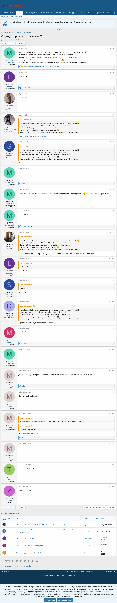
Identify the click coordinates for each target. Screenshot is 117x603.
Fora (19, 12)
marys (9, 342)
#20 (113, 486)
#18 (113, 444)
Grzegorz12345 (9, 129)
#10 (113, 259)
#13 (113, 328)
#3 (114, 94)
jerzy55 (9, 246)
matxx (9, 385)
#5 (114, 142)
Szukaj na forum (16, 16)
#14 (113, 349)
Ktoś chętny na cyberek (25, 538)
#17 (113, 413)
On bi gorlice (9, 315)
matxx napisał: (25, 418)
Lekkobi (9, 86)
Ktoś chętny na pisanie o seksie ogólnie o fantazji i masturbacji (40, 524)
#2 (114, 72)
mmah (9, 108)
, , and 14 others (41, 66)
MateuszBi (6, 40)
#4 (114, 115)
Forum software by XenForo (58, 575)
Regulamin (74, 571)
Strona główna (8, 12)
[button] (36, 13)
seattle (9, 156)
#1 (114, 48)
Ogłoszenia (88, 524)
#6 (114, 168)
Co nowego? (30, 12)
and (30, 88)
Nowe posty (5, 16)
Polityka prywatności (87, 571)
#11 (113, 280)
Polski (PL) (6, 571)
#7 (114, 189)
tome (9, 479)
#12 (113, 301)
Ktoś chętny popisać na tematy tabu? (30, 553)
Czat (71, 12)
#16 (113, 392)
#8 (114, 211)
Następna (19, 44)
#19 (113, 465)
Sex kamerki (60, 12)
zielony (9, 500)
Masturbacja (88, 538)
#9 (114, 232)
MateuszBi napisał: (26, 120)
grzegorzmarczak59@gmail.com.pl (32, 136)
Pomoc (98, 571)
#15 (113, 371)
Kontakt (66, 571)
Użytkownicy (45, 12)
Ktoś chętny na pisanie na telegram (29, 545)
